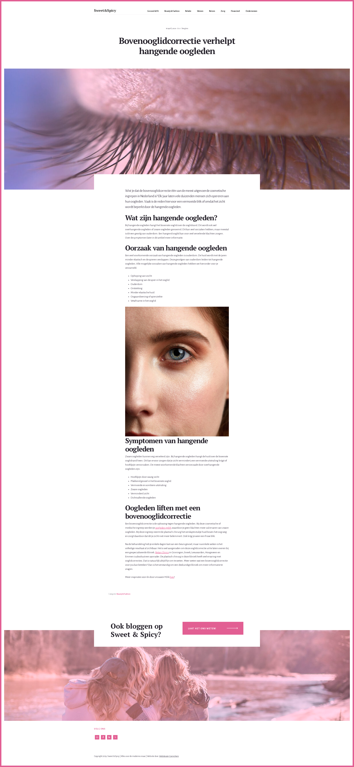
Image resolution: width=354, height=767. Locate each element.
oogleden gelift (163, 527)
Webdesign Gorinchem (169, 756)
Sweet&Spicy (105, 10)
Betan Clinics (162, 552)
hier (172, 577)
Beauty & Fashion (123, 594)
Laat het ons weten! (202, 628)
